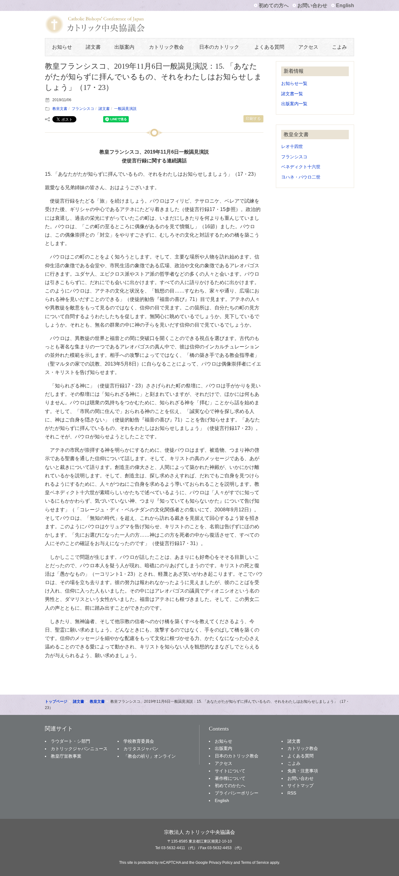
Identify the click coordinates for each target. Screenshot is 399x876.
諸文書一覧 (292, 93)
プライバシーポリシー (236, 792)
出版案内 (124, 47)
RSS (291, 792)
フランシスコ (83, 108)
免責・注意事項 (302, 770)
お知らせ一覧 (294, 83)
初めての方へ (274, 5)
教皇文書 (59, 108)
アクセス (308, 47)
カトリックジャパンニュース (79, 748)
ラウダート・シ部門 (70, 741)
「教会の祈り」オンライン (149, 756)
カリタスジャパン (140, 748)
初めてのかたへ (230, 785)
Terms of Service (255, 862)
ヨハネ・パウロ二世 (300, 177)
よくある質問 (269, 47)
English (345, 5)
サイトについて (230, 770)
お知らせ (62, 47)
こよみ (339, 47)
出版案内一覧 (294, 103)
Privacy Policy (221, 862)
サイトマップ (300, 785)
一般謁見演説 (125, 108)
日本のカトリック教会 (236, 755)
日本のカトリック (219, 47)
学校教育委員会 (138, 741)
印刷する (253, 118)
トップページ (56, 701)
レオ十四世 (292, 146)
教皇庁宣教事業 (66, 756)
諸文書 (93, 47)
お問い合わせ (312, 5)
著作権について (230, 778)
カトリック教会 (166, 47)
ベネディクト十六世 (300, 167)
